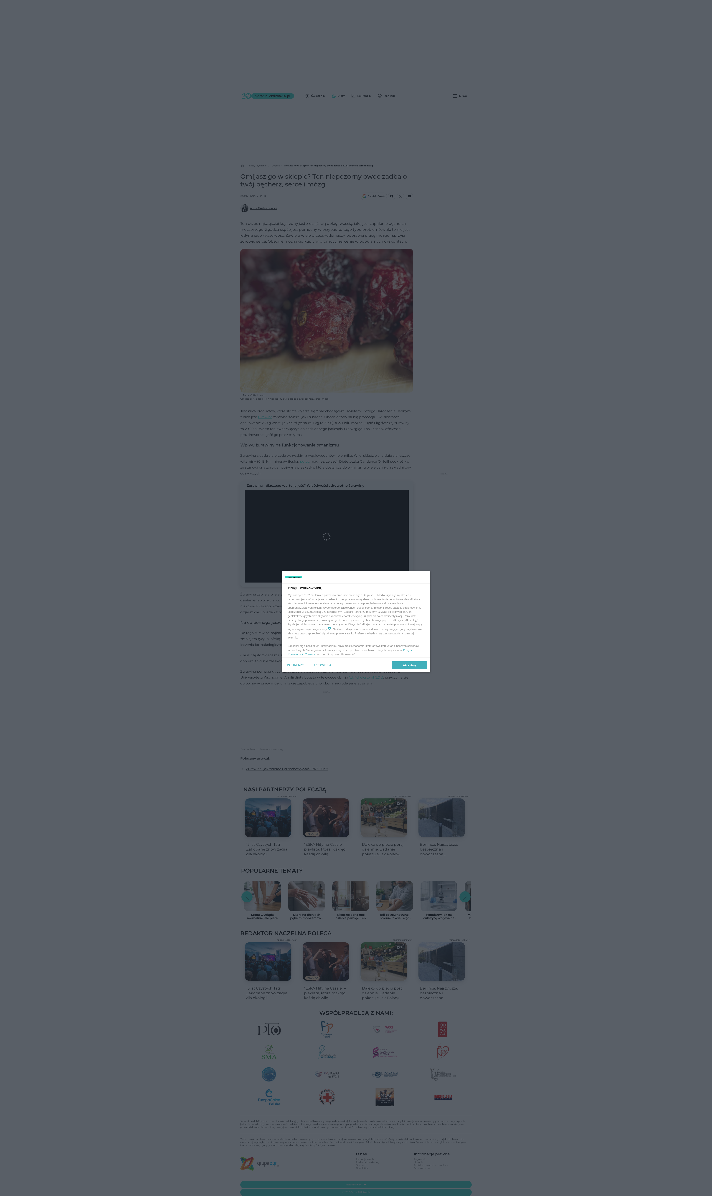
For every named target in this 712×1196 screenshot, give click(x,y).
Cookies (310, 654)
